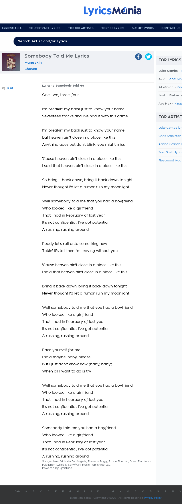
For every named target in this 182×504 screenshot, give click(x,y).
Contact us (170, 28)
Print (9, 88)
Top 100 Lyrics (112, 28)
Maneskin (33, 62)
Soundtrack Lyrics (44, 28)
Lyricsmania (12, 28)
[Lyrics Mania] (116, 11)
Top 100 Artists (80, 28)
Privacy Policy (153, 498)
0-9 (17, 491)
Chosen (30, 68)
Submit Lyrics (143, 28)
